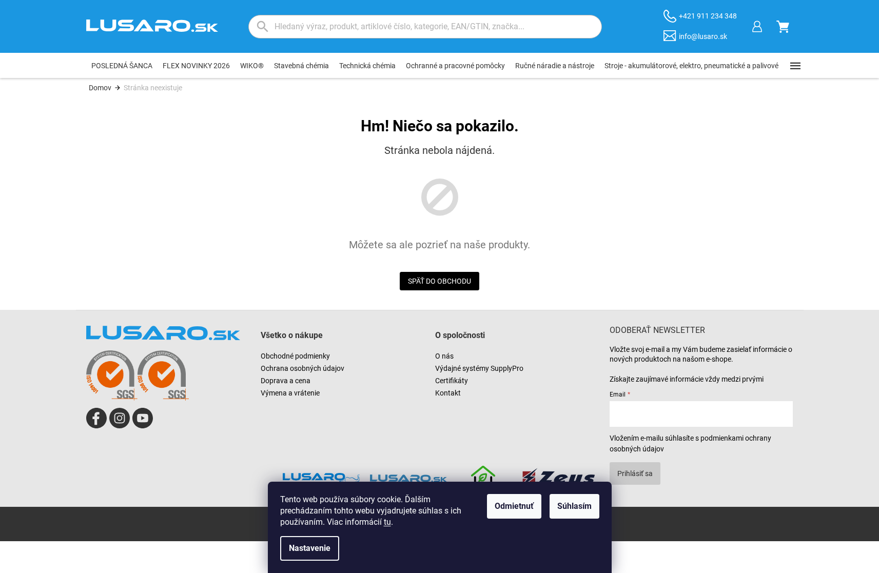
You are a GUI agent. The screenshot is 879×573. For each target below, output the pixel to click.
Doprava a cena (285, 380)
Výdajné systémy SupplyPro (479, 368)
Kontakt (448, 393)
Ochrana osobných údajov (302, 368)
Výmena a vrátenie (290, 393)
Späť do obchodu (439, 281)
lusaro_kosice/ (119, 418)
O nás (444, 356)
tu (387, 522)
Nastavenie (309, 548)
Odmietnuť (514, 506)
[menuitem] (122, 65)
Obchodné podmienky (295, 356)
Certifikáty (451, 380)
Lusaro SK (96, 418)
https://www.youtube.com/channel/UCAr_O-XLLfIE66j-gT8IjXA (142, 418)
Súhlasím (574, 506)
